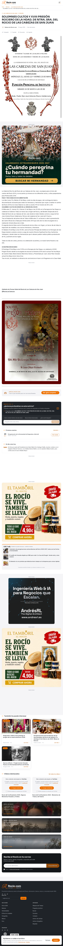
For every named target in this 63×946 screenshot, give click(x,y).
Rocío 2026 (5, 905)
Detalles (28, 942)
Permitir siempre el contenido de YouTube (17, 791)
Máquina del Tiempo (38, 905)
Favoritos (35, 913)
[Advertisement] (31, 277)
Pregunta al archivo (38, 908)
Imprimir (30, 32)
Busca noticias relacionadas (31, 417)
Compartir (6, 32)
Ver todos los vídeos (54, 774)
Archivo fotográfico (38, 921)
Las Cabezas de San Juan (17, 6)
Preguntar (55, 421)
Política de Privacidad (15, 869)
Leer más (26, 742)
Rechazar (47, 940)
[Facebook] (2, 894)
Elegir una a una (21, 942)
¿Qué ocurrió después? (45, 417)
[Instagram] (7, 894)
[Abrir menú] (59, 2)
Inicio (3, 6)
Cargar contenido (17, 788)
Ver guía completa (49, 393)
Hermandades (5, 910)
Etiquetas (35, 923)
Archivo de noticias (37, 918)
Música (3, 918)
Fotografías (5, 916)
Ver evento (56, 435)
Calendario (55, 430)
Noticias (8, 6)
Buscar (34, 910)
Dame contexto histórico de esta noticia (13, 417)
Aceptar (56, 940)
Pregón (21, 13)
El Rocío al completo (7, 913)
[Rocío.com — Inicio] (9, 2)
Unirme (23, 898)
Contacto (35, 916)
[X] (5, 894)
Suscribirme (52, 866)
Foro (3, 921)
